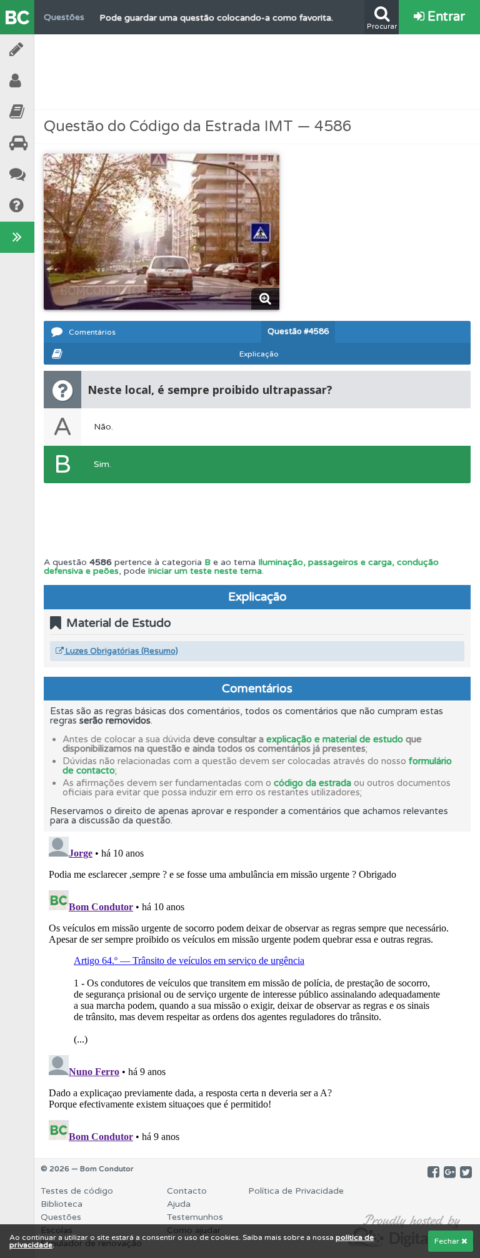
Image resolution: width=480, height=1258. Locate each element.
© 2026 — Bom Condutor (87, 1168)
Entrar (444, 16)
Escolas (50, 143)
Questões (61, 1217)
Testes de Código (50, 49)
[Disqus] (257, 988)
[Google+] (450, 1172)
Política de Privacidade (296, 1191)
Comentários (92, 332)
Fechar (447, 1241)
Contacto (187, 1191)
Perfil (50, 81)
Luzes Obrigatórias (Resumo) (121, 651)
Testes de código (77, 1191)
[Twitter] (466, 1172)
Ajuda (50, 205)
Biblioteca (50, 112)
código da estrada (312, 783)
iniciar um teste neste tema (205, 571)
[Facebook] (433, 1172)
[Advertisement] (258, 72)
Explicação (259, 354)
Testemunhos (50, 174)
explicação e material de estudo (334, 739)
